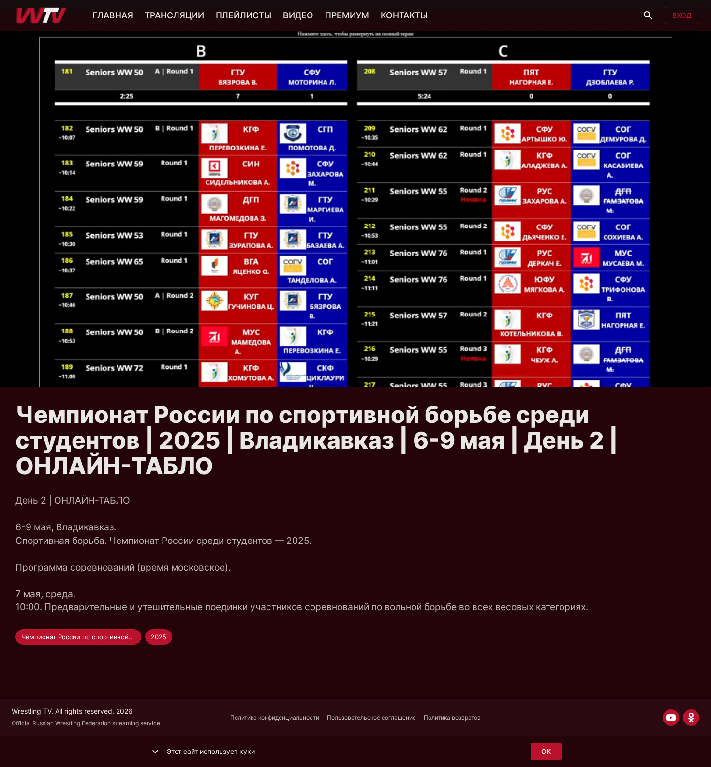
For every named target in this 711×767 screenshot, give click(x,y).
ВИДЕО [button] (298, 15)
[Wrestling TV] (41, 15)
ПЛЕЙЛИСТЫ (243, 15)
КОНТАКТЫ (404, 15)
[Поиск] (648, 15)
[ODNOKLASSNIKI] (691, 717)
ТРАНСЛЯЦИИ (174, 15)
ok (546, 751)
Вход (682, 15)
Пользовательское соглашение (371, 717)
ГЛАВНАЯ (112, 15)
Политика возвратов (452, 717)
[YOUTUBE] (671, 717)
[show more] (155, 751)
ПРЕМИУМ (347, 15)
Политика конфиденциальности (274, 717)
